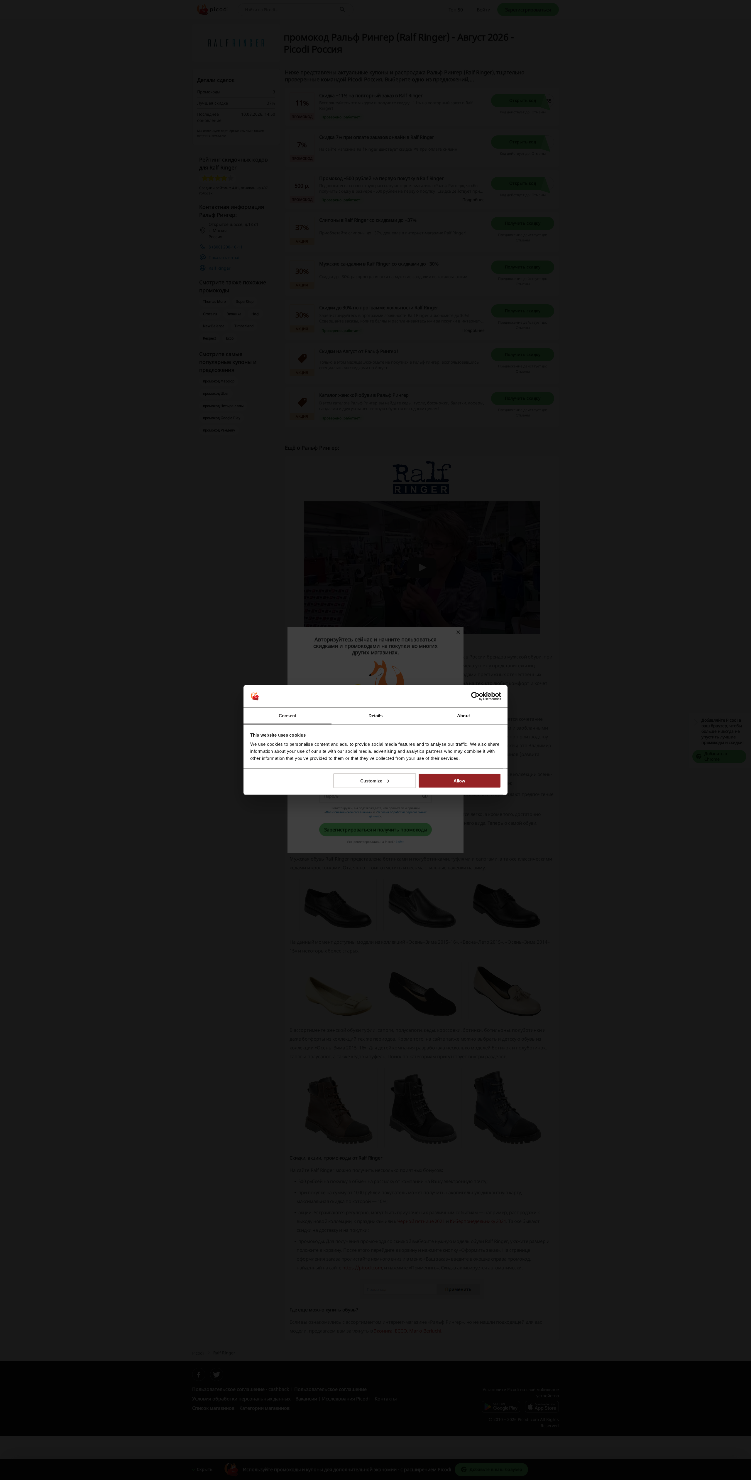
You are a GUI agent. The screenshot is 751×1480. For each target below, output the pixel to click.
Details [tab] (375, 715)
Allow (459, 780)
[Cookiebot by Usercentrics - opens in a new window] (475, 696)
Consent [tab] (287, 715)
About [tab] (463, 715)
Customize (371, 780)
